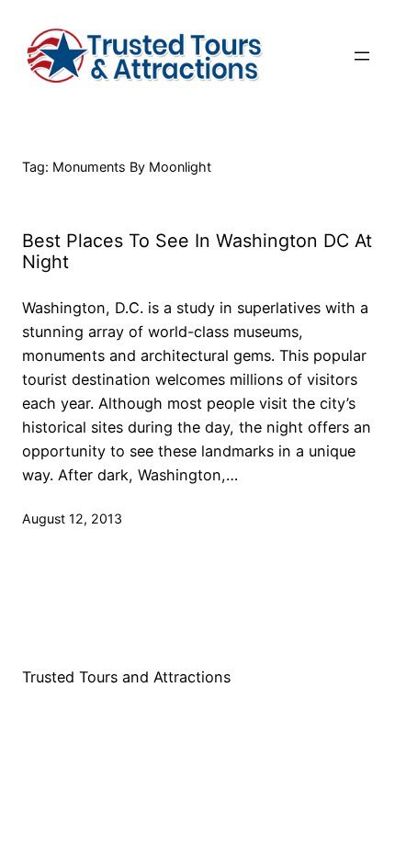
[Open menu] (362, 56)
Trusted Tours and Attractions (126, 677)
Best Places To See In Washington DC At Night (197, 252)
